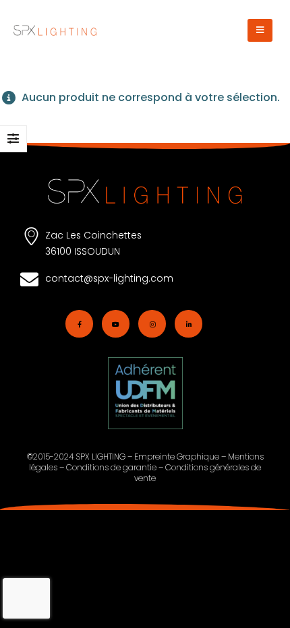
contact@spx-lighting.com (109, 278)
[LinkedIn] (188, 324)
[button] (260, 30)
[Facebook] (79, 324)
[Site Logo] (54, 30)
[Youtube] (115, 324)
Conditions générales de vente (197, 473)
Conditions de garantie (111, 467)
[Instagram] (152, 324)
